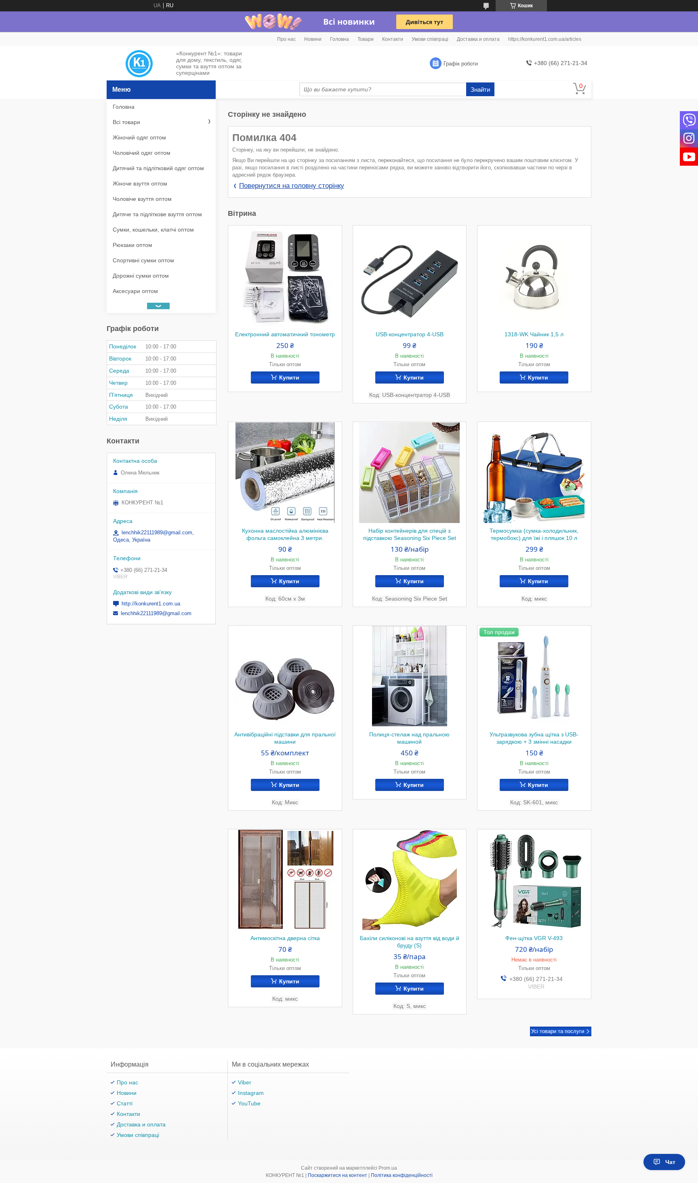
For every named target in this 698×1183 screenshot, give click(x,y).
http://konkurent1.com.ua (151, 604)
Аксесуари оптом (135, 291)
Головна (339, 39)
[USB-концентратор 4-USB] (410, 276)
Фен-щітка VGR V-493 (534, 938)
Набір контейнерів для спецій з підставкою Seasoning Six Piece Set (409, 534)
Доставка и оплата (478, 39)
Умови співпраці (430, 39)
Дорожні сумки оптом (141, 275)
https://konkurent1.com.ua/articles (544, 39)
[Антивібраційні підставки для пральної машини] (285, 676)
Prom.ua (387, 1168)
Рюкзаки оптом (132, 245)
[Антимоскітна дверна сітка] (285, 879)
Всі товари (126, 122)
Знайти (480, 89)
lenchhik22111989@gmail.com (156, 613)
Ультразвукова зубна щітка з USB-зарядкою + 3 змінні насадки (534, 738)
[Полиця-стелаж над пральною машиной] (410, 676)
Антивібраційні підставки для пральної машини (285, 738)
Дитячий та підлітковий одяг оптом (158, 168)
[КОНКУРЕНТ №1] (139, 63)
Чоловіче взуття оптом (142, 199)
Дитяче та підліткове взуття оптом (157, 214)
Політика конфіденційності (402, 1175)
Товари (365, 39)
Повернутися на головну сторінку (291, 186)
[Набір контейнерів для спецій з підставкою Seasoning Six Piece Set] (410, 472)
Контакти (392, 39)
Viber (244, 1082)
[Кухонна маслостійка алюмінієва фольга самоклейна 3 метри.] (285, 472)
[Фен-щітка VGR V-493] (534, 879)
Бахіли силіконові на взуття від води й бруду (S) (409, 942)
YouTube (249, 1103)
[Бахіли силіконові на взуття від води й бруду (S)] (410, 879)
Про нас (286, 39)
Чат (670, 1162)
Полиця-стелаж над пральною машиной (409, 738)
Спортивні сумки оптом (143, 260)
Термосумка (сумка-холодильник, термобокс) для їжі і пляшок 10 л (534, 534)
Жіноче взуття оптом (140, 183)
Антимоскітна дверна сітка (285, 938)
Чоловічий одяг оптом (141, 153)
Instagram (251, 1093)
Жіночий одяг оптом (139, 137)
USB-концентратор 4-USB (410, 334)
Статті (124, 1103)
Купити (289, 377)
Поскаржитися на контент (337, 1175)
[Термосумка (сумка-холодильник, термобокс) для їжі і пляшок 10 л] (534, 472)
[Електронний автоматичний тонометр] (285, 276)
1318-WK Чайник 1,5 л (534, 334)
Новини (313, 39)
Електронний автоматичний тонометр (285, 334)
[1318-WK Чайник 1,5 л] (534, 276)
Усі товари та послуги (557, 1031)
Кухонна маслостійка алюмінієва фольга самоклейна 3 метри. (285, 534)
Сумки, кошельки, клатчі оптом (153, 229)
